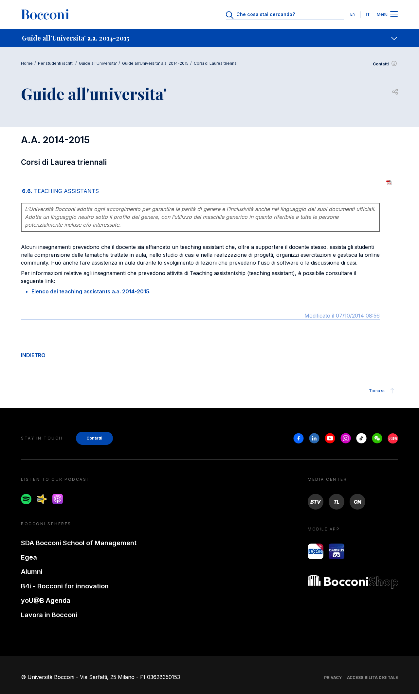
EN (352, 14)
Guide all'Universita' (98, 63)
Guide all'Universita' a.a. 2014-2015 (155, 63)
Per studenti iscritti (56, 63)
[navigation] (209, 38)
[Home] (45, 14)
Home (27, 63)
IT (368, 14)
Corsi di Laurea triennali (216, 63)
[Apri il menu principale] (394, 14)
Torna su (377, 390)
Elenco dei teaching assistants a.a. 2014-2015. (91, 291)
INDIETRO (33, 355)
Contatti (381, 63)
